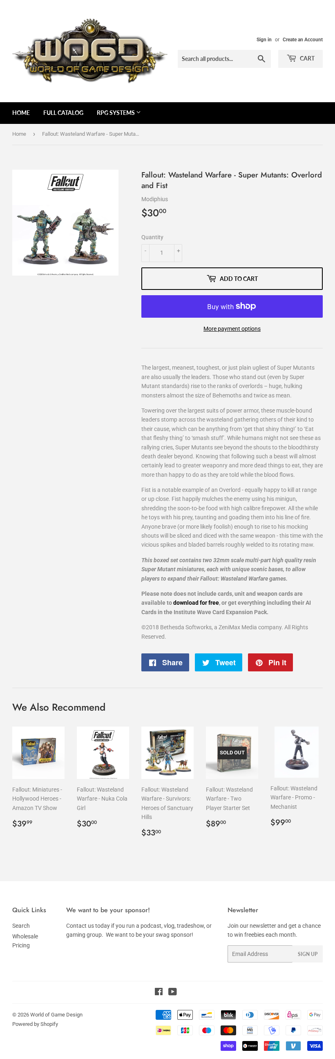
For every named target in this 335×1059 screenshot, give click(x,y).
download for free (196, 602)
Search (21, 925)
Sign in (264, 40)
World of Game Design (56, 1015)
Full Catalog (63, 112)
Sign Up (307, 954)
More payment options (232, 328)
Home (21, 112)
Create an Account (303, 40)
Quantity (152, 237)
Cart (307, 58)
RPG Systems (116, 112)
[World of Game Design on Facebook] (158, 992)
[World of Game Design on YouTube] (172, 992)
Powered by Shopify (35, 1024)
